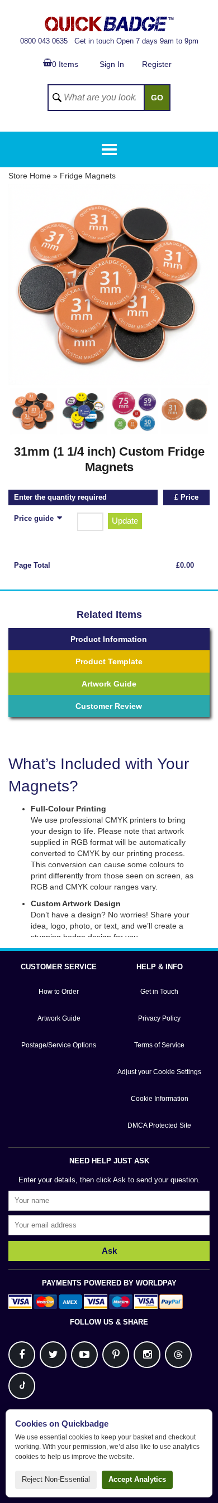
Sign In (111, 64)
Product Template (109, 661)
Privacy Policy (159, 1018)
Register (157, 64)
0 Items (65, 64)
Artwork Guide (109, 683)
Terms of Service (159, 1045)
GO (157, 97)
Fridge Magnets (88, 175)
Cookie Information (159, 1099)
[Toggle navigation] (109, 149)
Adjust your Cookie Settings (159, 1072)
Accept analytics (137, 1479)
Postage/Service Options (58, 1045)
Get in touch (94, 41)
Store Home (29, 175)
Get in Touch (159, 991)
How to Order (59, 991)
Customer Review (108, 706)
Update (125, 520)
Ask (109, 1250)
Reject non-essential (56, 1479)
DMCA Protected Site (159, 1125)
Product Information (108, 639)
